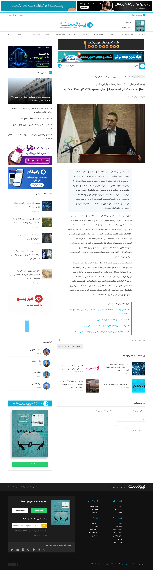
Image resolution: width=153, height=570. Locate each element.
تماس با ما (95, 526)
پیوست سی (94, 509)
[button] (9, 35)
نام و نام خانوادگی (140, 411)
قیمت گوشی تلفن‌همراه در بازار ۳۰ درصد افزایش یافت (104, 325)
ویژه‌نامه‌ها (95, 523)
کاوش (120, 512)
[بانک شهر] (101, 44)
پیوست (142, 77)
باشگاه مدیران (117, 529)
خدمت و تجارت (117, 532)
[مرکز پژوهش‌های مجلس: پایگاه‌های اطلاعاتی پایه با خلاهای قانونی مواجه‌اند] (138, 375)
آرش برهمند (36, 361)
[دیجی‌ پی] (114, 6)
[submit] (44, 526)
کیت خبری (95, 536)
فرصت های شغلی (93, 532)
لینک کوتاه (64, 347)
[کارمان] (30, 326)
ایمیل (143, 419)
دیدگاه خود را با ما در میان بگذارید (103, 411)
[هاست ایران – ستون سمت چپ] (30, 57)
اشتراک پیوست (30, 464)
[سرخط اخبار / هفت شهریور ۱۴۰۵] (138, 392)
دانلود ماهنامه (39, 510)
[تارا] (30, 154)
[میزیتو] (30, 302)
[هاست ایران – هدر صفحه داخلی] (101, 56)
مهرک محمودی (35, 349)
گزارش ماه (119, 526)
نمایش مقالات (20, 510)
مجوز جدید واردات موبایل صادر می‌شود (110, 319)
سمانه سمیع (36, 372)
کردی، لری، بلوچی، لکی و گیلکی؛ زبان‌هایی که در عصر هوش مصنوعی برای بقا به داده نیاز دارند (25, 274)
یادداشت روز (118, 509)
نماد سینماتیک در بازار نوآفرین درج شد (35, 118)
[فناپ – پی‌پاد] (30, 178)
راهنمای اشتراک (136, 15)
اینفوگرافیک (94, 512)
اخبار (136, 66)
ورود (21, 15)
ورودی (120, 523)
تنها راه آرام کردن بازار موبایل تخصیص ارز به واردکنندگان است (101, 331)
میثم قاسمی (36, 383)
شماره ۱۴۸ (129, 22)
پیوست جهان (118, 542)
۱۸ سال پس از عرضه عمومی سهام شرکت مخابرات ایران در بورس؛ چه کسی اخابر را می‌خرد (25, 255)
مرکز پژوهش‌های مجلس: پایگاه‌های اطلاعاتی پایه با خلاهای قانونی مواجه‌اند (117, 367)
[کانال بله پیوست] (38, 6)
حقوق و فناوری (117, 536)
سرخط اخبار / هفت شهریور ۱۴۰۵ (116, 384)
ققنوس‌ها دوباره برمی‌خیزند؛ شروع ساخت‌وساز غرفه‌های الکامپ (70, 367)
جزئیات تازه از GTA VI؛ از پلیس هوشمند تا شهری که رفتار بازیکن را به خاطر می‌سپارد (70, 384)
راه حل (120, 539)
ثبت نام (11, 15)
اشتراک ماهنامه (126, 27)
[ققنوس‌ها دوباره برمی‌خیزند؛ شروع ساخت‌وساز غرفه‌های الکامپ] (92, 375)
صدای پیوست (94, 506)
